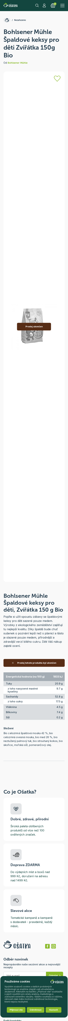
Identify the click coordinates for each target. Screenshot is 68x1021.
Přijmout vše (16, 1010)
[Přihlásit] (57, 78)
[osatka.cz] (6, 20)
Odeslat (53, 975)
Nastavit (53, 1010)
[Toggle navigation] (62, 5)
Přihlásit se (44, 5)
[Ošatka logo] (10, 5)
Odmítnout (35, 1010)
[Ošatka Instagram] (53, 946)
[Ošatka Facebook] (47, 946)
